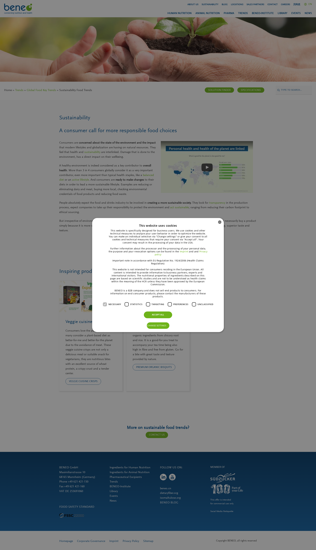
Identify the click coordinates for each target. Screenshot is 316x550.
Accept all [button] (158, 314)
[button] (158, 325)
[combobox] (219, 222)
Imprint (184, 251)
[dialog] (158, 275)
